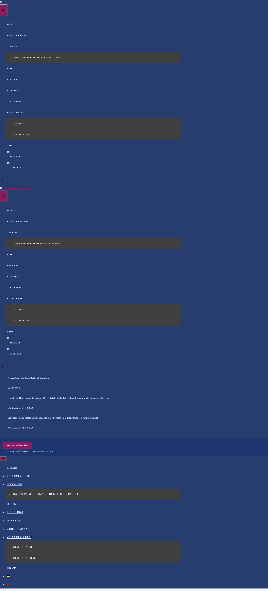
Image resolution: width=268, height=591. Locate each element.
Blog (10, 68)
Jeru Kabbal (15, 101)
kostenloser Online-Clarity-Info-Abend (29, 378)
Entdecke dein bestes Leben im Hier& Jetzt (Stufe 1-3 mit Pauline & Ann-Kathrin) (53, 417)
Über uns (12, 79)
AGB (51, 451)
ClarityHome (21, 134)
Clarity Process (17, 35)
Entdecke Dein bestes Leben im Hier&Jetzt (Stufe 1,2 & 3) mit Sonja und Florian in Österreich (59, 398)
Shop (10, 145)
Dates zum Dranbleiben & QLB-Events (37, 57)
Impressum (26, 451)
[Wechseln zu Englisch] (14, 167)
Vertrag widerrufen (17, 445)
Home (10, 24)
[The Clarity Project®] (15, 2)
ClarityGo (19, 123)
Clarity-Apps (15, 112)
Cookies (45, 451)
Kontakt (12, 90)
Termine (12, 46)
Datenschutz (36, 451)
